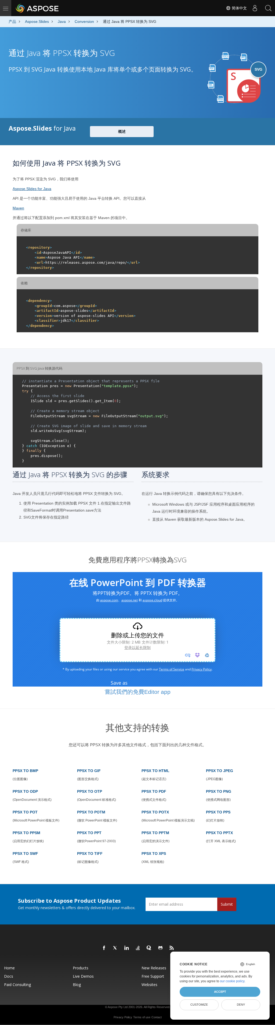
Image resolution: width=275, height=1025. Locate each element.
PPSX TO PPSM (26, 833)
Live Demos (83, 976)
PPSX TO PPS (218, 812)
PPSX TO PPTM (155, 833)
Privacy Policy (123, 1017)
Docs (8, 976)
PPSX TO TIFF (90, 853)
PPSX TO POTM (91, 812)
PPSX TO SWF (25, 853)
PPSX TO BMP (25, 771)
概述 (122, 131)
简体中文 (239, 8)
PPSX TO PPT (89, 833)
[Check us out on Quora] (149, 948)
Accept (220, 991)
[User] (255, 8)
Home (9, 967)
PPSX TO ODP (25, 791)
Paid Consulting (17, 984)
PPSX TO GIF (89, 771)
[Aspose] (37, 8)
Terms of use (141, 1017)
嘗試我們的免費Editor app (138, 692)
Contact (156, 1017)
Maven (18, 208)
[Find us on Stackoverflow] (138, 948)
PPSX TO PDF (154, 791)
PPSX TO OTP (89, 791)
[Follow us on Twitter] (115, 948)
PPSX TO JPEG (219, 771)
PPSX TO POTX (155, 812)
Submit (227, 904)
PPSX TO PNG (218, 791)
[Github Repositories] (160, 948)
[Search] (268, 8)
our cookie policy (232, 981)
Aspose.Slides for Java (32, 189)
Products (80, 967)
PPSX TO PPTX (219, 833)
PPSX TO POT (25, 812)
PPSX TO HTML (155, 771)
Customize (199, 1004)
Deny (241, 1004)
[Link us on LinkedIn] (126, 948)
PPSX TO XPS (154, 853)
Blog (77, 984)
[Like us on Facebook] (104, 948)
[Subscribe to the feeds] (171, 948)
